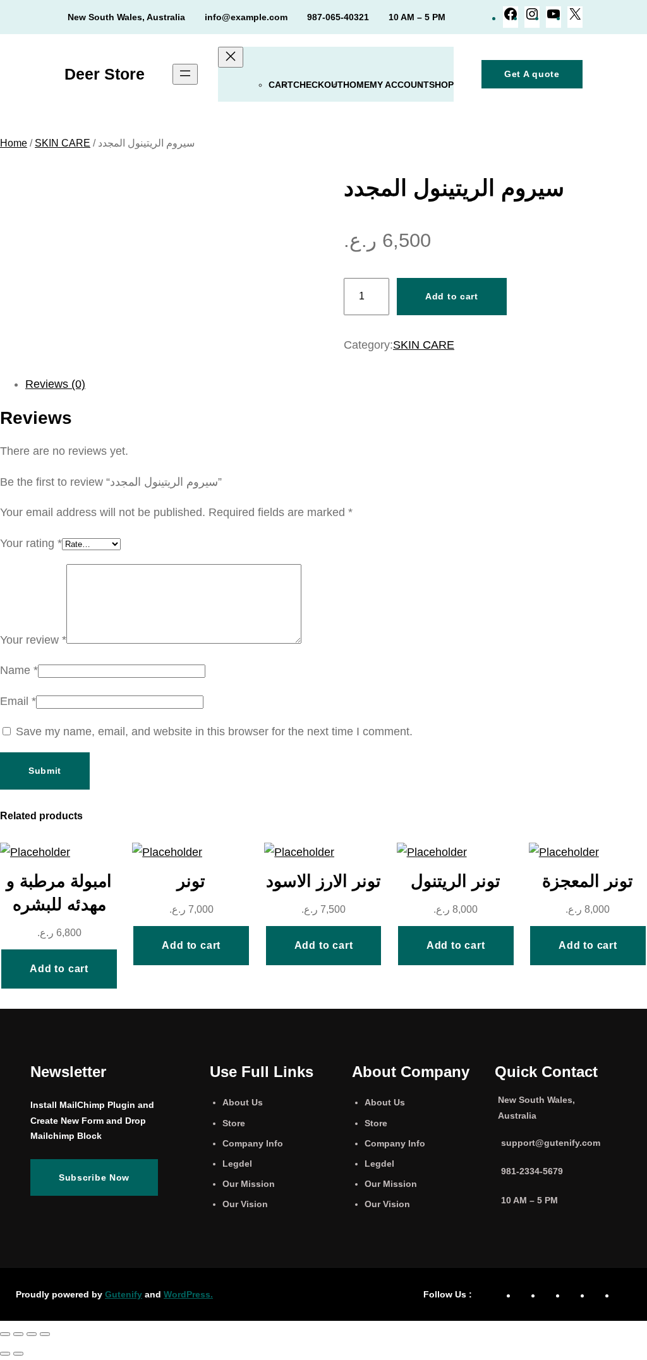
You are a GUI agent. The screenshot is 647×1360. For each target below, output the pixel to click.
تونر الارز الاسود (323, 881)
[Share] (32, 1334)
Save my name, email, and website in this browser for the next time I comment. (214, 731)
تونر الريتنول (455, 881)
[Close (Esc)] (45, 1334)
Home (356, 85)
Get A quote (532, 74)
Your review (33, 640)
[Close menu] (230, 57)
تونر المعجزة (587, 881)
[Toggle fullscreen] (18, 1334)
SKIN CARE (62, 143)
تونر (191, 881)
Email (18, 701)
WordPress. (188, 1294)
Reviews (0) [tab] (55, 384)
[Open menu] (185, 74)
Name (19, 670)
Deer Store (104, 74)
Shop (441, 85)
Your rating (31, 543)
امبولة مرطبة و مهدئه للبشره (59, 892)
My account (399, 85)
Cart (281, 85)
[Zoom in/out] (5, 1334)
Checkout (318, 85)
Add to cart (451, 296)
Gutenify (123, 1294)
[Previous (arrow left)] (5, 1354)
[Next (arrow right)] (18, 1354)
